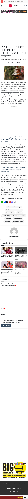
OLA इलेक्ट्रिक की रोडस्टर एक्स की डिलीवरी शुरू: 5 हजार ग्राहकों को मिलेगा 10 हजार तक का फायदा (21, 256)
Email (3, 309)
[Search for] (26, 6)
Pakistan (8, 218)
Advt (14, 460)
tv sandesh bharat (18, 221)
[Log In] (24, 6)
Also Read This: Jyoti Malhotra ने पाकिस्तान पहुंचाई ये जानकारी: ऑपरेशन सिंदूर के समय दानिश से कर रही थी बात (13, 139)
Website (3, 314)
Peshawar (7, 221)
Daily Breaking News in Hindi (14, 210)
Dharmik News (10, 213)
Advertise (19, 488)
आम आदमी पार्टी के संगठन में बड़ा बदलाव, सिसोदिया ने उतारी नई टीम (7, 255)
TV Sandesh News (6, 59)
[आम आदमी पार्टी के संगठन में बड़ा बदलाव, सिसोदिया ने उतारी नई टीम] (7, 250)
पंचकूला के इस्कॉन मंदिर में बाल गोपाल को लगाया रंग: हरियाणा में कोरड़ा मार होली (20, 271)
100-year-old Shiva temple (14, 207)
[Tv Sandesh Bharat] (14, 6)
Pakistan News (18, 218)
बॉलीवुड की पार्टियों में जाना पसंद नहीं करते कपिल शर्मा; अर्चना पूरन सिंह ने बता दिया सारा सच (7, 271)
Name (3, 303)
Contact (14, 488)
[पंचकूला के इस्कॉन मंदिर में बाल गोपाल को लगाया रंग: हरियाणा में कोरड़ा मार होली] (21, 264)
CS (24, 483)
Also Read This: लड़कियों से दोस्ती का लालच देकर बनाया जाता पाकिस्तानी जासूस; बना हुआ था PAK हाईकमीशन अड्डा (13, 169)
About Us (9, 488)
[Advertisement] (14, 29)
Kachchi (20, 213)
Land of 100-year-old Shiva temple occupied (14, 215)
